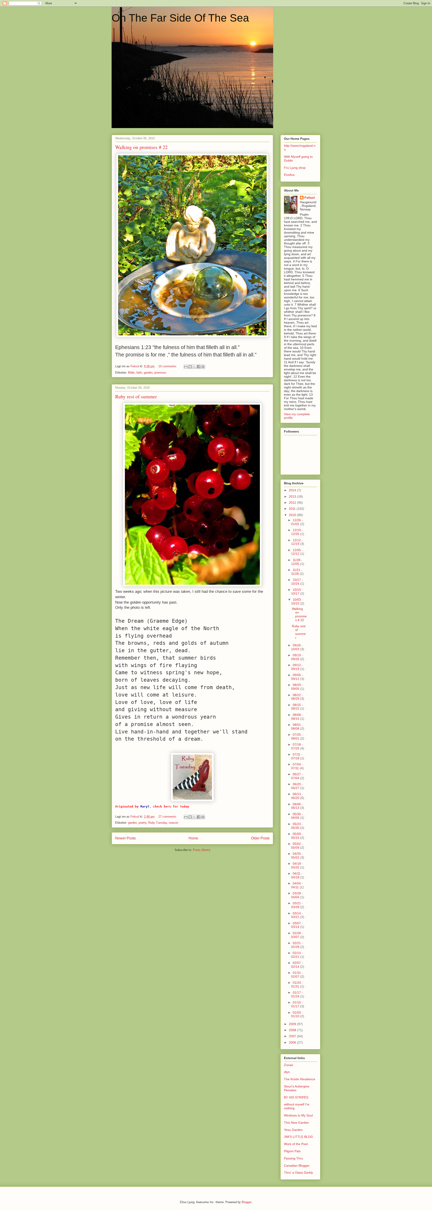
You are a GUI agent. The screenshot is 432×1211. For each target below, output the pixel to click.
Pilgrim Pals (292, 1151)
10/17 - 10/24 (297, 581)
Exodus (289, 174)
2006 (293, 1042)
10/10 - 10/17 (297, 591)
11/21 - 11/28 (296, 571)
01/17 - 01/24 (297, 994)
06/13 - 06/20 (297, 796)
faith (139, 372)
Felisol (309, 197)
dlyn (287, 1072)
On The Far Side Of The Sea (180, 18)
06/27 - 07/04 (297, 776)
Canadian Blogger (297, 1165)
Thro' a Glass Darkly (298, 1172)
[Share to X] (194, 366)
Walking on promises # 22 (141, 147)
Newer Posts (125, 838)
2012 (293, 502)
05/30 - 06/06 (297, 816)
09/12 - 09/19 (297, 667)
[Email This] (186, 366)
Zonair (288, 1065)
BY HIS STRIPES (296, 1097)
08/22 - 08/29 (297, 697)
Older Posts (260, 838)
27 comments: (168, 816)
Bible (131, 372)
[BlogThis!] (190, 366)
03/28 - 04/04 (297, 895)
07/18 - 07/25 (297, 746)
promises (160, 372)
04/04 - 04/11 (297, 885)
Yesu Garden (293, 1130)
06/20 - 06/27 (297, 786)
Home (193, 838)
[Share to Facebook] (198, 366)
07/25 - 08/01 (297, 736)
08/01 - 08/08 (297, 726)
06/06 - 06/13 (297, 806)
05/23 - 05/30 (297, 826)
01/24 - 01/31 (297, 984)
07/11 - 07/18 (296, 756)
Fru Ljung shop (295, 167)
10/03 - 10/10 (297, 601)
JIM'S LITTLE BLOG (298, 1137)
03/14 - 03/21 (297, 915)
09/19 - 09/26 (297, 657)
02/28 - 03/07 (297, 935)
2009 (293, 1024)
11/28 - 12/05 (296, 562)
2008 (293, 1030)
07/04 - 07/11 (297, 766)
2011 (293, 508)
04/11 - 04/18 (296, 875)
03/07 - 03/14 (297, 925)
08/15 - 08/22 (297, 706)
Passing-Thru (293, 1158)
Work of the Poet (296, 1144)
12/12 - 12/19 (297, 542)
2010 (293, 515)
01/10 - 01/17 (297, 1004)
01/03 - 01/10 (297, 1014)
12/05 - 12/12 (297, 552)
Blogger (246, 1202)
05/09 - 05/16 (297, 835)
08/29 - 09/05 (297, 686)
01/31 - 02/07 (297, 974)
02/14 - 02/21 (297, 954)
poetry (142, 822)
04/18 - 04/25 (297, 865)
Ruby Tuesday (157, 822)
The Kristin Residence (299, 1079)
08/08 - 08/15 (297, 716)
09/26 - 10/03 (297, 647)
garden (148, 372)
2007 (293, 1036)
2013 (293, 496)
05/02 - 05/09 (297, 845)
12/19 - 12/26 (297, 532)
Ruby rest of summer (136, 396)
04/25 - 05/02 (297, 855)
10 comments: (168, 366)
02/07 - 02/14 (297, 964)
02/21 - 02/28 (297, 945)
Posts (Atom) (201, 850)
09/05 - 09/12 (297, 677)
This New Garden (296, 1122)
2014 (293, 490)
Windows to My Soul (298, 1115)
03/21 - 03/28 (297, 905)
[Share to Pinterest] (203, 366)
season (173, 822)
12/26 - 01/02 (297, 522)
